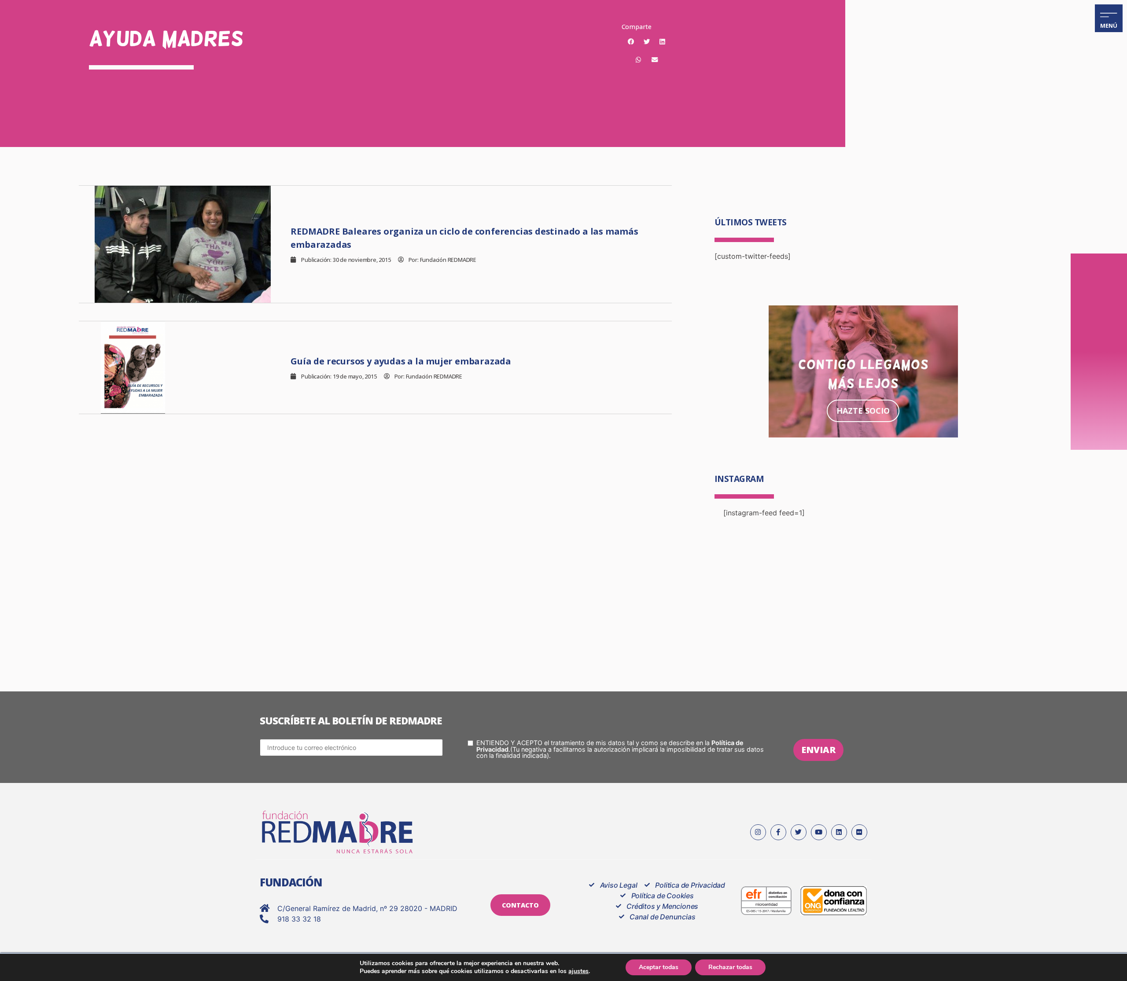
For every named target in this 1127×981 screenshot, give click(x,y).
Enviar (818, 750)
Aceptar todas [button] (658, 967)
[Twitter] (799, 832)
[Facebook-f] (778, 832)
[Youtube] (819, 832)
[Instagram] (758, 832)
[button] (631, 42)
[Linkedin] (839, 832)
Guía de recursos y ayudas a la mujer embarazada (401, 361)
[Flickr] (859, 832)
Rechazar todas (730, 967)
